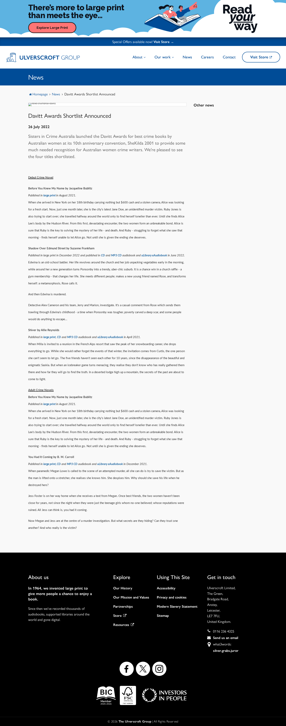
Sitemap (163, 615)
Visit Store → (164, 42)
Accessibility (166, 588)
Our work (163, 57)
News (187, 57)
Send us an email (225, 638)
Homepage (40, 93)
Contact (229, 57)
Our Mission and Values (131, 597)
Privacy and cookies (172, 597)
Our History (122, 588)
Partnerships (123, 606)
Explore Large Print (52, 28)
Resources (121, 625)
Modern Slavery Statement (177, 606)
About (138, 57)
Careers (207, 57)
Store (117, 615)
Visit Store (259, 57)
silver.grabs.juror (226, 651)
